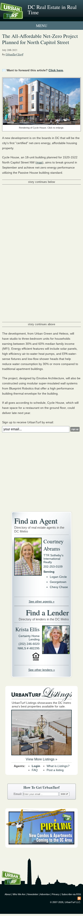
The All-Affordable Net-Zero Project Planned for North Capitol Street (40, 39)
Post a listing (55, 770)
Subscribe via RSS (71, 894)
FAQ (35, 770)
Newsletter (32, 894)
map (39, 162)
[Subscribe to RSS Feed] (79, 898)
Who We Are (19, 894)
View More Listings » (41, 759)
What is (58, 766)
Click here (56, 70)
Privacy (56, 894)
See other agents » (41, 601)
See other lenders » (41, 669)
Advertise (45, 894)
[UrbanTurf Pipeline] (41, 846)
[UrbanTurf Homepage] (22, 16)
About (8, 894)
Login (36, 766)
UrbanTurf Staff (14, 54)
